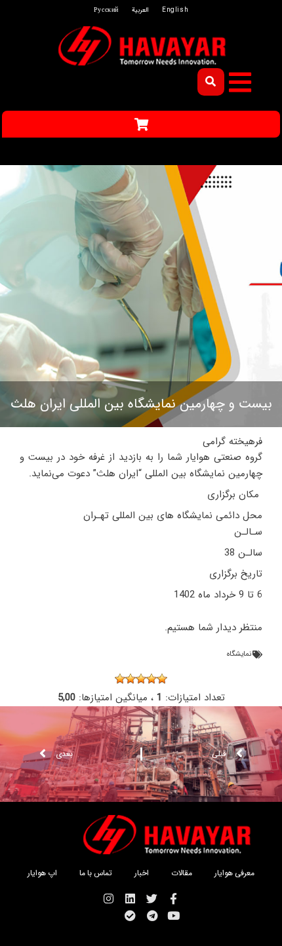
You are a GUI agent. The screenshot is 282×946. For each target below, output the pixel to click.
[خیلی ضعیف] (162, 678)
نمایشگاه (239, 654)
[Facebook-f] (173, 898)
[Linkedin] (130, 898)
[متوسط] (141, 678)
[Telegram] (151, 915)
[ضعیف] (151, 678)
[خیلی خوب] (120, 678)
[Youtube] (173, 915)
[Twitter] (151, 898)
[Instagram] (108, 898)
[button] (239, 82)
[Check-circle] (130, 915)
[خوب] (130, 678)
